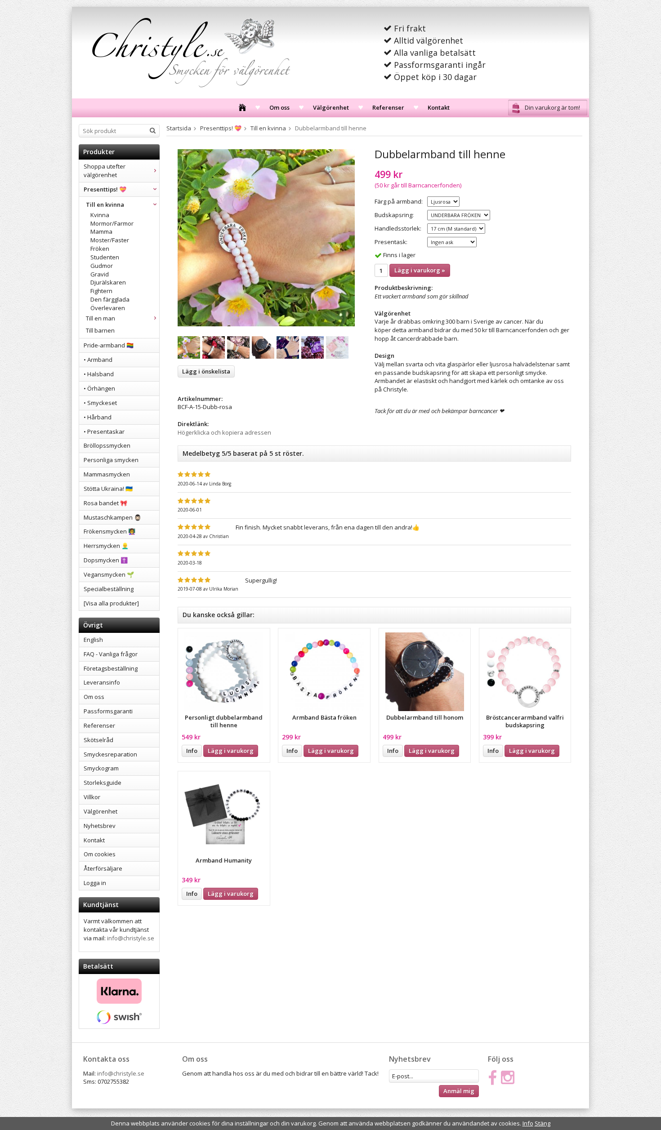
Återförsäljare (103, 868)
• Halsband (99, 374)
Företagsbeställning (111, 668)
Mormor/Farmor (112, 223)
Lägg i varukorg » (419, 270)
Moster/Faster (109, 240)
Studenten (104, 257)
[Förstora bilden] (266, 237)
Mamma (101, 231)
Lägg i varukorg (231, 751)
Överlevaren (107, 308)
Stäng (542, 1123)
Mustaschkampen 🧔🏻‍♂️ (112, 517)
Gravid (99, 274)
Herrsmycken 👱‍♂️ (106, 546)
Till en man (100, 318)
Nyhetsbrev (100, 826)
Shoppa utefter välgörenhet (104, 170)
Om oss (279, 107)
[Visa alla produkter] (111, 603)
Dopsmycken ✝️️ (106, 560)
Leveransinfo (102, 682)
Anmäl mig (458, 1091)
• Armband (98, 360)
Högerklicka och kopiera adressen (224, 432)
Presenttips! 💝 (105, 189)
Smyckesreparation (110, 754)
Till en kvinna (105, 204)
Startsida (178, 128)
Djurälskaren (108, 282)
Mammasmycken (107, 474)
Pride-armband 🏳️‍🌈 (109, 345)
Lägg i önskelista (206, 371)
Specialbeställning (109, 589)
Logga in (95, 883)
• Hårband (98, 417)
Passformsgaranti (108, 711)
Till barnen (100, 330)
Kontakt (439, 107)
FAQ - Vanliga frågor (111, 654)
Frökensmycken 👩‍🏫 (109, 531)
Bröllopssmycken (107, 445)
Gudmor (101, 266)
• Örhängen (99, 388)
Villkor (92, 797)
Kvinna (99, 215)
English (93, 640)
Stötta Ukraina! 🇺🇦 (108, 489)
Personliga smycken (111, 460)
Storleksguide (102, 783)
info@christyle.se (130, 938)
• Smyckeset (100, 403)
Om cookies (100, 854)
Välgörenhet (331, 107)
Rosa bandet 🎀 (105, 503)
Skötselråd (98, 740)
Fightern (101, 291)
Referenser (388, 107)
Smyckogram (101, 768)
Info (191, 751)
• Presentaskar (104, 431)
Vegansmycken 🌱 (109, 574)
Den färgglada (110, 299)
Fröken (99, 249)
